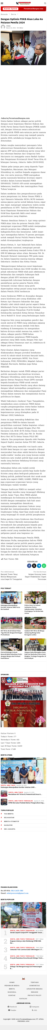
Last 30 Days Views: (9, 746)
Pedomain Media (11, 985)
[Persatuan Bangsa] (23, 3)
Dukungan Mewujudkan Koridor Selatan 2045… (18, 787)
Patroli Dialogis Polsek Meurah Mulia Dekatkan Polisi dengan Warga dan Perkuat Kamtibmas (11, 655)
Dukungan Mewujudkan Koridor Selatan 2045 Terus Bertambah (10, 607)
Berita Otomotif (11, 821)
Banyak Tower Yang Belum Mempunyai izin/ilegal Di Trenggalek (11, 576)
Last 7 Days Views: (9, 742)
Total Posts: (6, 749)
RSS (35, 1010)
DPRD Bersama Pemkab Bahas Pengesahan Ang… (26, 803)
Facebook (13, 1006)
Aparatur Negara (34, 989)
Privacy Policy (34, 995)
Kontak (11, 995)
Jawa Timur (10, 785)
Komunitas (34, 985)
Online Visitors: (8, 733)
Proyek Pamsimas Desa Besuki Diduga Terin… (27, 958)
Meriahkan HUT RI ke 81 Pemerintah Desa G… (25, 794)
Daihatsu (8, 825)
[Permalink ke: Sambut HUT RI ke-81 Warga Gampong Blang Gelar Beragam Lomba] (35, 623)
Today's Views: (7, 736)
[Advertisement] (23, 91)
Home (11, 982)
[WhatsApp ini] (44, 566)
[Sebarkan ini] (29, 566)
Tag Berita (9, 814)
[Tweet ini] (34, 566)
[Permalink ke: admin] (3, 26)
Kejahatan (9, 817)
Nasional (12, 992)
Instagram (35, 1006)
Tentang (34, 982)
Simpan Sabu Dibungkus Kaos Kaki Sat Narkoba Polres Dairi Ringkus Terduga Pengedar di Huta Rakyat (35, 655)
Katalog (23, 998)
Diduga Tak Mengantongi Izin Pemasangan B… (26, 968)
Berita (3, 785)
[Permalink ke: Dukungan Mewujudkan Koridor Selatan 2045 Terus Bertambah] (11, 597)
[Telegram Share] (39, 566)
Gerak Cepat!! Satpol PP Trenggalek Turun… (27, 933)
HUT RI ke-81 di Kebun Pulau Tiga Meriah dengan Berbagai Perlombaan (11, 633)
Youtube (13, 1010)
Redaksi (34, 992)
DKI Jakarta (9, 829)
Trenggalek (28, 801)
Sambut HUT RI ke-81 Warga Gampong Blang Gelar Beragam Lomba (34, 633)
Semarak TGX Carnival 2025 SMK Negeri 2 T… (26, 950)
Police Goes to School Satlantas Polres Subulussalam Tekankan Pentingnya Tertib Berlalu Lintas (34, 609)
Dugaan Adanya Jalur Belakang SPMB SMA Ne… (25, 942)
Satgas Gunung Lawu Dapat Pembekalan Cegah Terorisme (35, 576)
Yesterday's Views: (8, 739)
